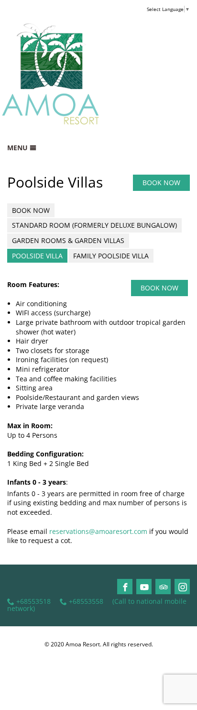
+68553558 (86, 601)
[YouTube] (144, 587)
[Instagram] (182, 587)
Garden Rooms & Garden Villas (68, 240)
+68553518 (33, 601)
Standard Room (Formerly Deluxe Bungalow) (94, 225)
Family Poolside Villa (111, 255)
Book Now (31, 210)
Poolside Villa (37, 255)
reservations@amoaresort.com (98, 531)
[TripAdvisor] (163, 587)
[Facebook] (125, 587)
